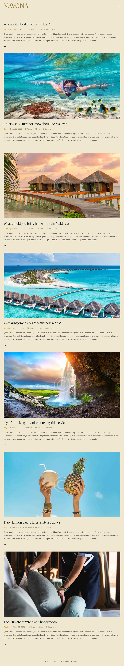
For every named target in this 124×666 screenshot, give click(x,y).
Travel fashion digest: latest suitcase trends (32, 522)
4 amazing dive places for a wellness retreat (32, 323)
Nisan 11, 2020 (19, 627)
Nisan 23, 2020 (16, 129)
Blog (5, 129)
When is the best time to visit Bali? (27, 24)
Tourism (7, 627)
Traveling (7, 228)
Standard (7, 29)
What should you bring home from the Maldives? (36, 223)
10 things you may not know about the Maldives (35, 123)
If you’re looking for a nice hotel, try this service (35, 422)
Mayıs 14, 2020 (19, 29)
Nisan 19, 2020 (16, 428)
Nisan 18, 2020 (16, 527)
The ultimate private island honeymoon (30, 622)
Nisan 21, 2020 (19, 228)
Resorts (7, 328)
